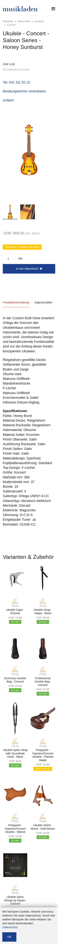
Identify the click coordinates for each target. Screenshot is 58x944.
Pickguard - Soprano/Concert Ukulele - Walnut (15, 828)
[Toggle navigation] (53, 9)
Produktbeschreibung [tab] (16, 302)
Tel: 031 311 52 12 (16, 82)
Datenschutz (10, 927)
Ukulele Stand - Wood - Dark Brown (43, 827)
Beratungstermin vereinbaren (24, 91)
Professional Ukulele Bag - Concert (42, 682)
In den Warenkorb (27, 268)
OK (9, 936)
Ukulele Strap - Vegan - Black (43, 611)
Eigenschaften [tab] (43, 302)
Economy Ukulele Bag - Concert (15, 680)
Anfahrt (8, 100)
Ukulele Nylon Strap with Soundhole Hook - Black (15, 753)
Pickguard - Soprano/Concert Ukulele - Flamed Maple (42, 755)
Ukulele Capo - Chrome (15, 611)
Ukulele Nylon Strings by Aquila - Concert (15, 900)
